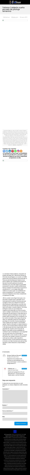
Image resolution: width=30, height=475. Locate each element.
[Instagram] (18, 151)
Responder (24, 355)
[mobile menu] (28, 2)
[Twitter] (7, 151)
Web (3, 416)
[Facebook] (4, 151)
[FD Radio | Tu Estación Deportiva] (15, 2)
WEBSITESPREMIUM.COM (17, 434)
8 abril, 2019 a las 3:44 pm (13, 370)
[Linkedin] (9, 151)
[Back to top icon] (15, 431)
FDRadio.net (14, 17)
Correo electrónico (7, 411)
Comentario (5, 389)
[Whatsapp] (15, 151)
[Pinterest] (12, 151)
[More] (21, 151)
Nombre (4, 405)
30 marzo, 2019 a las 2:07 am (12, 356)
